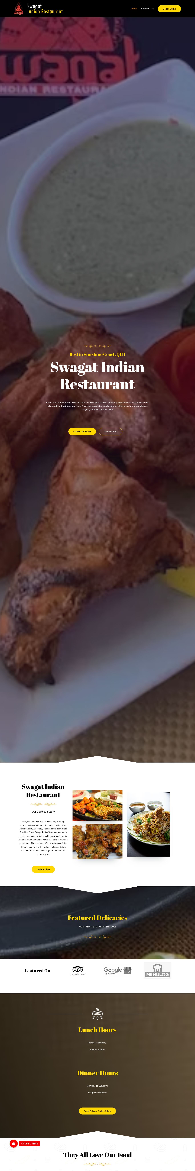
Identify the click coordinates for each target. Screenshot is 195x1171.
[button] (82, 431)
